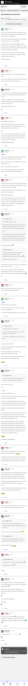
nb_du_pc (7, 18)
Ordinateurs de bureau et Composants (17, 19)
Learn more (2, 2)
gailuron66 (7, 89)
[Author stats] (26, 29)
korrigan (7, 70)
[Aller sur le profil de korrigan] (2, 71)
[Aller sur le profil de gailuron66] (2, 90)
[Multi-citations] (2, 66)
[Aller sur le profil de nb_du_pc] (2, 18)
